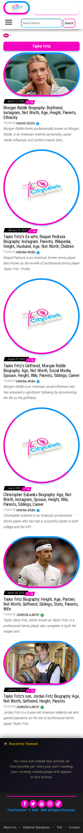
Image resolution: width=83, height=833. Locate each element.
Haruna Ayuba (26, 252)
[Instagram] (50, 804)
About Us (10, 827)
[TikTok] (58, 804)
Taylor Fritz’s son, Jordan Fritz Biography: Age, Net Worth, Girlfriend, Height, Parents (41, 699)
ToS (59, 827)
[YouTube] (41, 804)
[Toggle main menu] (8, 23)
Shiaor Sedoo (26, 123)
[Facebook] (25, 804)
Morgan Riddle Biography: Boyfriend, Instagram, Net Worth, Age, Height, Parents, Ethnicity (39, 112)
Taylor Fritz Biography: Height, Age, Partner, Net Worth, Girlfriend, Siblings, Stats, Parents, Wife (40, 604)
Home (6, 35)
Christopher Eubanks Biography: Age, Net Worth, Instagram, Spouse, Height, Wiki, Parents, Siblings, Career (37, 499)
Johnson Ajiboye (28, 615)
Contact (74, 827)
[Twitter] (33, 804)
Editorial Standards (36, 827)
